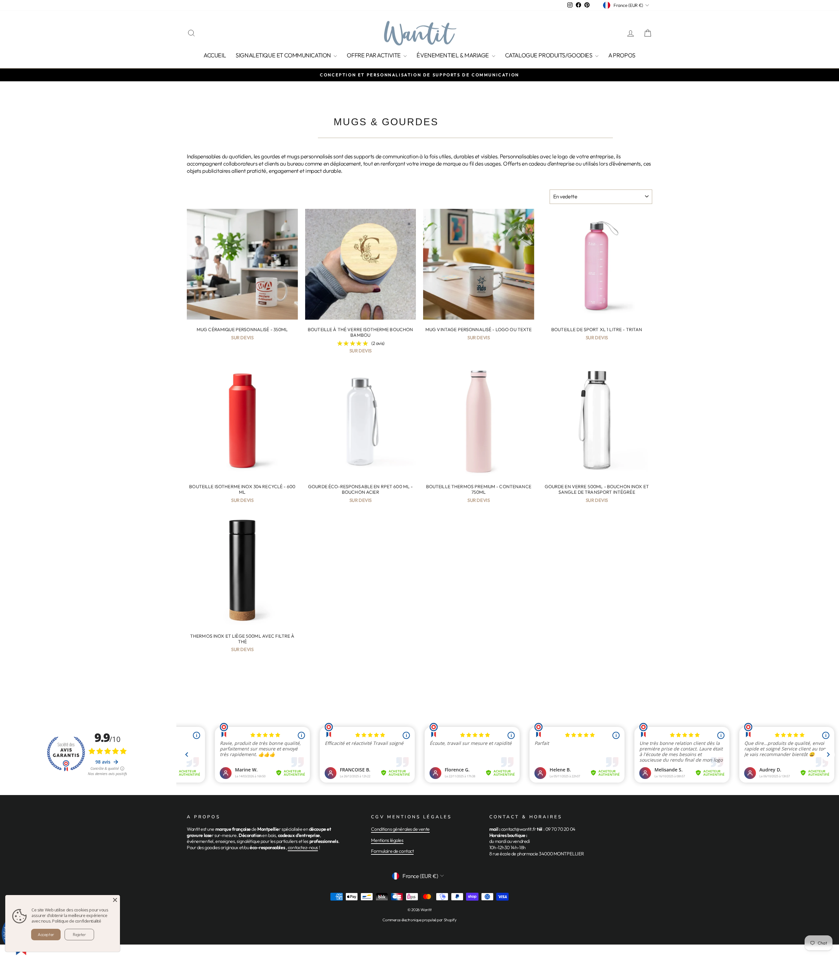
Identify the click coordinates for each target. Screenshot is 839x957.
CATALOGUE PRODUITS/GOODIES (549, 55)
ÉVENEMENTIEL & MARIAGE (453, 55)
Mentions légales (387, 840)
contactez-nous (303, 847)
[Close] (115, 900)
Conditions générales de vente (400, 829)
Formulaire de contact (392, 851)
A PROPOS (621, 55)
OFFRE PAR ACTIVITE (374, 55)
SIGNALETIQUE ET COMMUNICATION (284, 55)
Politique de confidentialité (76, 921)
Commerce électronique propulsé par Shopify (419, 919)
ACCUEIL (215, 55)
